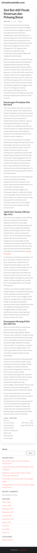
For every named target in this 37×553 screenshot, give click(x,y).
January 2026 (6, 505)
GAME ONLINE (13, 418)
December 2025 (7, 509)
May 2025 (5, 532)
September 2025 (8, 519)
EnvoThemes (22, 550)
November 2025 (8, 512)
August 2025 (6, 522)
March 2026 (6, 502)
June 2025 (5, 529)
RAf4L (14, 21)
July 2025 (5, 526)
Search (4, 449)
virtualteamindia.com (13, 2)
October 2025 (7, 516)
